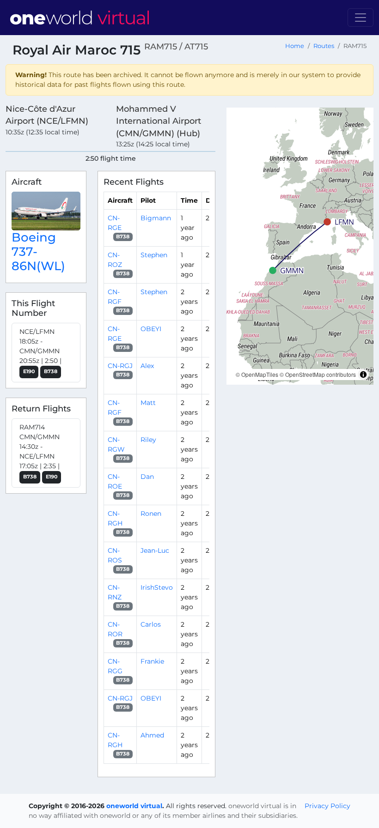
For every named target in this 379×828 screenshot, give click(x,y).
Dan (147, 476)
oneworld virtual (134, 806)
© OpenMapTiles (257, 374)
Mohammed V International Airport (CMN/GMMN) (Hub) (158, 121)
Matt (148, 403)
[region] (299, 246)
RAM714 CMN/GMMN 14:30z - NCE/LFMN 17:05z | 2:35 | (39, 451)
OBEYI (151, 329)
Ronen (151, 513)
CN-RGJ (120, 366)
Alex (147, 366)
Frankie (152, 661)
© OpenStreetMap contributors (318, 374)
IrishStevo (157, 587)
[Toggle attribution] (363, 374)
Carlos (151, 624)
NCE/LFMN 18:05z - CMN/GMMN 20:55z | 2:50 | (40, 351)
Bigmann (156, 218)
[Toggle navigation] (360, 17)
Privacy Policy (327, 806)
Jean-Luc (155, 550)
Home (294, 45)
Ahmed (152, 735)
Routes (323, 45)
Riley (148, 439)
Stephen (154, 255)
